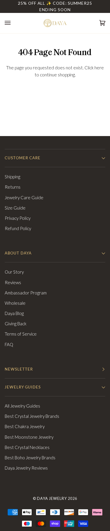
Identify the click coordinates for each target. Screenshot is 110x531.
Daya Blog (14, 313)
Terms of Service (21, 333)
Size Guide (15, 207)
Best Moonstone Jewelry (29, 437)
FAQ (9, 344)
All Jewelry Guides (22, 405)
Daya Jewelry (52, 498)
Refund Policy (18, 228)
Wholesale (15, 303)
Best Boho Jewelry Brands (30, 457)
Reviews (13, 282)
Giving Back (15, 323)
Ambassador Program (26, 292)
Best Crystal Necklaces (27, 447)
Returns (13, 187)
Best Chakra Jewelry (25, 426)
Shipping (12, 176)
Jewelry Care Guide (24, 197)
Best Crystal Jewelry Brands (32, 416)
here (99, 67)
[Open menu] (13, 23)
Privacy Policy (18, 218)
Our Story (14, 271)
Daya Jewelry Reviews (26, 467)
